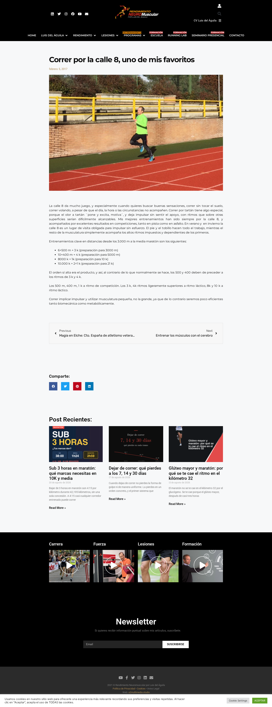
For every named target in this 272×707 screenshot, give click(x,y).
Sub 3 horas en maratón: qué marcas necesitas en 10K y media (72, 473)
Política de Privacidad (124, 688)
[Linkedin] (52, 14)
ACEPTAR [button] (259, 700)
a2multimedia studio (139, 692)
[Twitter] (59, 14)
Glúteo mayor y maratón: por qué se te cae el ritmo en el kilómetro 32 (196, 473)
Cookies (141, 688)
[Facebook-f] (127, 678)
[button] (219, 13)
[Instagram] (66, 14)
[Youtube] (79, 14)
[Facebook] (73, 14)
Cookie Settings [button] (238, 700)
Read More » (57, 508)
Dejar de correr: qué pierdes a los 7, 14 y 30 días (135, 471)
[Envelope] (86, 14)
